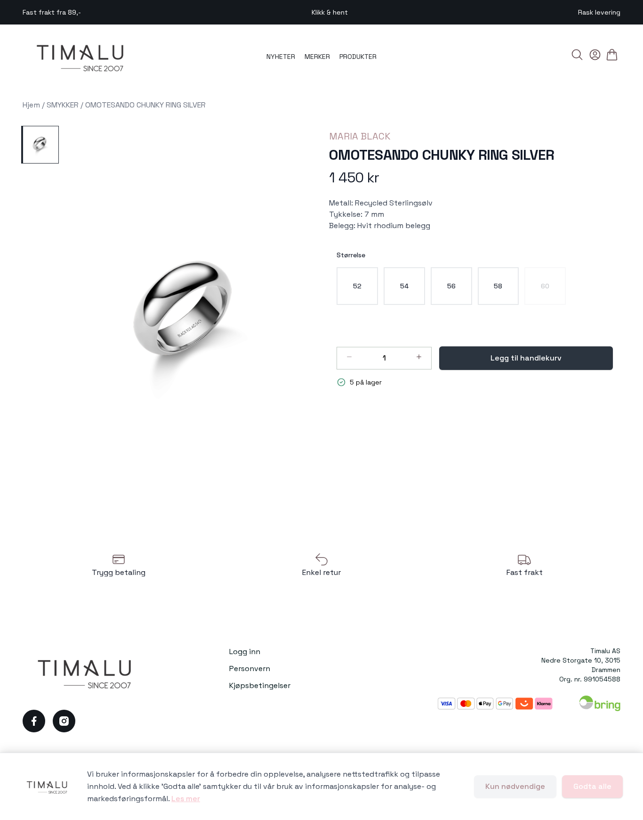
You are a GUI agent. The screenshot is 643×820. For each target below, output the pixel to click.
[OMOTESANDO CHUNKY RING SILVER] (40, 145)
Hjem (31, 105)
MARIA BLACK (360, 136)
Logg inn (244, 651)
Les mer (185, 799)
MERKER (317, 56)
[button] (190, 318)
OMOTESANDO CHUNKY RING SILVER (145, 105)
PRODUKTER (358, 56)
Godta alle (592, 786)
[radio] (357, 286)
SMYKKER (63, 105)
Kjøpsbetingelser (259, 685)
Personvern (249, 668)
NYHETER (280, 56)
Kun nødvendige (515, 786)
